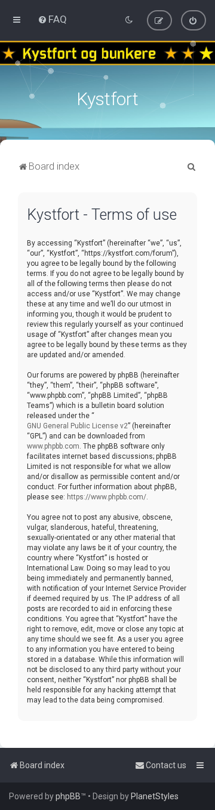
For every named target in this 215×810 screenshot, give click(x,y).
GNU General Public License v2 (77, 426)
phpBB (68, 796)
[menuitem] (52, 19)
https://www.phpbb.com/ (106, 497)
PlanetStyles (155, 796)
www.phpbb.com (53, 446)
